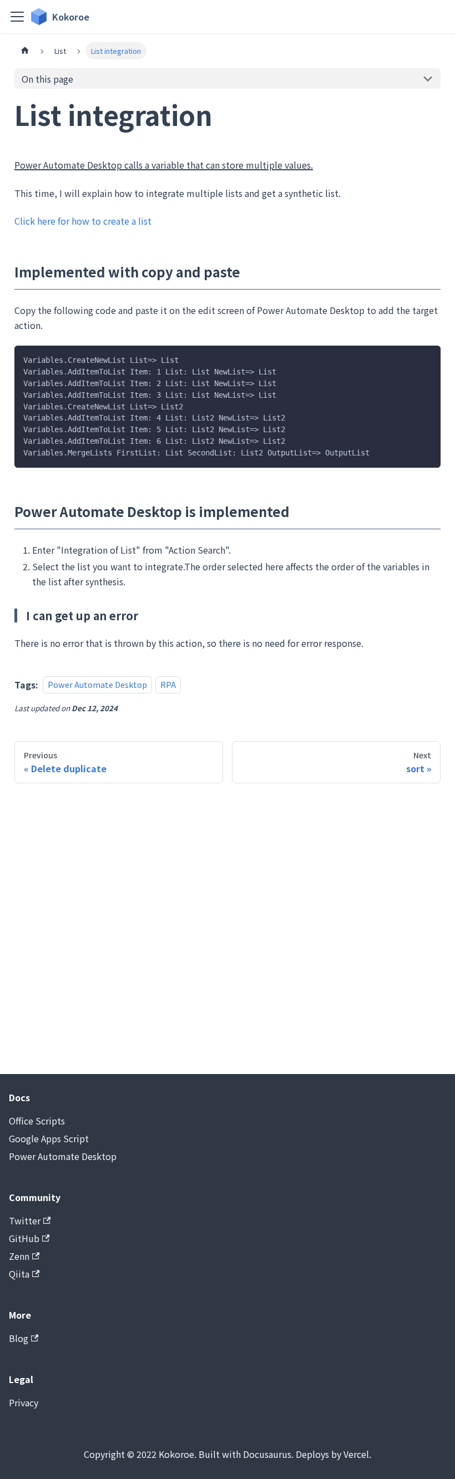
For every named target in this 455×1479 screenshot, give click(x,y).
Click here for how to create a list (82, 220)
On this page (47, 78)
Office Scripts (37, 1120)
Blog (18, 1338)
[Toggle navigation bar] (17, 16)
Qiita (19, 1273)
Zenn (19, 1256)
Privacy (23, 1402)
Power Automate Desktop (97, 685)
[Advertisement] (227, 928)
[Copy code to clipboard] (427, 359)
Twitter (25, 1220)
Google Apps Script (49, 1138)
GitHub (24, 1238)
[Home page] (25, 50)
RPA (168, 685)
